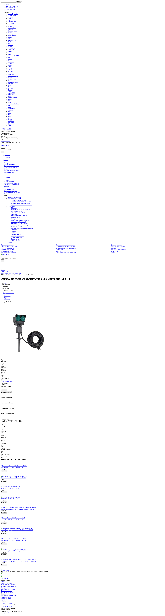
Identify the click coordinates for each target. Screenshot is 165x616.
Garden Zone (11, 48)
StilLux (10, 116)
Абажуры (13, 208)
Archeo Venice (12, 15)
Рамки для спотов (16, 234)
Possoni (10, 99)
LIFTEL (10, 68)
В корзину (4, 390)
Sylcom (10, 117)
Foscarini (10, 45)
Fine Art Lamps (12, 40)
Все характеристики (7, 381)
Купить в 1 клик (5, 392)
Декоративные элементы (18, 212)
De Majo (10, 26)
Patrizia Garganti (12, 97)
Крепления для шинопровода (19, 225)
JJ (8, 60)
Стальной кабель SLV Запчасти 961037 (12, 519)
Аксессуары (11, 206)
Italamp (10, 59)
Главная (6, 4)
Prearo (9, 100)
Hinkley (10, 51)
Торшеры (7, 169)
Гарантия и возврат (9, 7)
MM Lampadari (12, 79)
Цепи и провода (15, 240)
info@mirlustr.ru (5, 141)
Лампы (10, 242)
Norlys (9, 91)
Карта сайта (4, 578)
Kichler (10, 65)
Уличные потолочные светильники (21, 205)
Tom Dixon (11, 121)
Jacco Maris (11, 62)
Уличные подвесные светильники (21, 203)
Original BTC (11, 93)
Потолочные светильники (11, 167)
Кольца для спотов (16, 219)
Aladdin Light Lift (13, 14)
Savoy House (11, 108)
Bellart (9, 24)
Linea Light (11, 74)
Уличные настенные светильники (21, 201)
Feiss (9, 38)
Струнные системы (16, 237)
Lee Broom (11, 71)
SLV (9, 105)
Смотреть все (115, 251)
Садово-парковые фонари (18, 200)
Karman (10, 63)
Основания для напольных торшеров (22, 228)
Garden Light (11, 46)
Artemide (10, 17)
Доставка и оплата (9, 9)
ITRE (9, 54)
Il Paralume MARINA (14, 55)
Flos (9, 43)
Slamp (9, 113)
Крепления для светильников (19, 223)
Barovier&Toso (12, 21)
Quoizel (10, 102)
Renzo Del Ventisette (13, 104)
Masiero (10, 86)
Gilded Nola (11, 49)
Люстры (6, 163)
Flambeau (10, 42)
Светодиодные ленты (17, 236)
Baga (9, 20)
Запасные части (15, 217)
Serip (9, 111)
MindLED (10, 88)
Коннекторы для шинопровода (20, 220)
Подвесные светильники (11, 166)
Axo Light (10, 18)
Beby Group (11, 23)
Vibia (9, 124)
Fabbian (10, 37)
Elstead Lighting (12, 31)
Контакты (7, 11)
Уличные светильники (14, 198)
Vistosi (9, 125)
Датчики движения (16, 211)
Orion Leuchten (12, 94)
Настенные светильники (11, 170)
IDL (9, 52)
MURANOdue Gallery (14, 82)
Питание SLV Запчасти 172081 (10, 488)
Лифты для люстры (9, 164)
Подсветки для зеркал (10, 191)
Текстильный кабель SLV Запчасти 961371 (13, 540)
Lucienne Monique (13, 76)
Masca (9, 85)
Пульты (13, 232)
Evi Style (10, 34)
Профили (13, 231)
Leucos (10, 73)
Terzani (10, 119)
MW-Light (10, 83)
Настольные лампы (9, 172)
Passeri (9, 96)
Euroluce (10, 32)
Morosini (10, 90)
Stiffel (9, 114)
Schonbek (10, 110)
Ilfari (9, 57)
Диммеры (14, 214)
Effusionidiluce (12, 28)
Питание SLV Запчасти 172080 (10, 498)
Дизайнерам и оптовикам (11, 6)
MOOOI (10, 80)
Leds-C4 (10, 69)
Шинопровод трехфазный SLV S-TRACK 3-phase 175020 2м (18, 561)
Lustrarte (10, 77)
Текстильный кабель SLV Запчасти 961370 (13, 478)
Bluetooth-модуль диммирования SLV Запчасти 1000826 (17, 530)
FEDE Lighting (12, 35)
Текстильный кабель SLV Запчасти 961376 (13, 467)
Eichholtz (10, 29)
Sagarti (9, 107)
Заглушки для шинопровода (19, 215)
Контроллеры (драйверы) (18, 222)
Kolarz (9, 66)
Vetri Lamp (11, 122)
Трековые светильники (14, 197)
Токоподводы (15, 239)
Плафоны (14, 229)
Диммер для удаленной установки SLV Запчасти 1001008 (17, 509)
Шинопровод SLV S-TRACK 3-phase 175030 (14, 550)
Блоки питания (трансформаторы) (21, 209)
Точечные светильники (11, 194)
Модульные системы (17, 226)
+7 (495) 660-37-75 (6, 130)
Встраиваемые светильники (12, 192)
